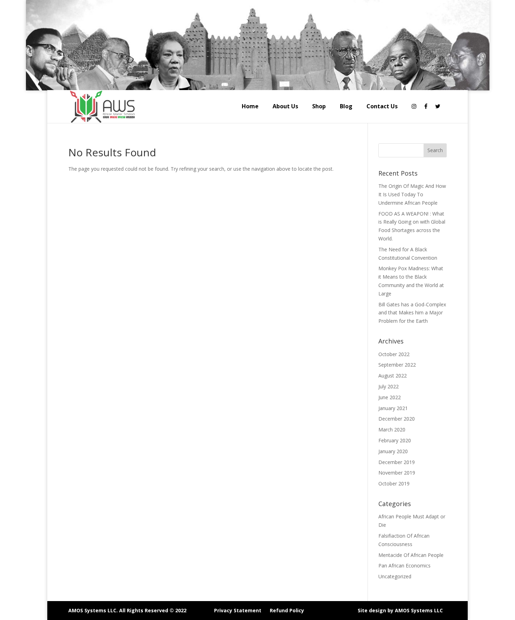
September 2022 (397, 364)
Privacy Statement (237, 610)
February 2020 (394, 440)
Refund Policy (287, 610)
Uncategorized (394, 576)
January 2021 (393, 408)
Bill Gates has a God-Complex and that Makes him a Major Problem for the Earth (412, 313)
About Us (285, 106)
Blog (346, 106)
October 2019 (394, 483)
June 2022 (389, 397)
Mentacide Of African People (411, 555)
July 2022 (388, 386)
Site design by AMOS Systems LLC (400, 610)
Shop (319, 106)
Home (250, 106)
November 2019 (396, 472)
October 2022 (394, 354)
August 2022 (392, 375)
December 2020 (396, 418)
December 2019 (396, 462)
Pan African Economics (404, 565)
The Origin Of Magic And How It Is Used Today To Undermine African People (412, 194)
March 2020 (391, 429)
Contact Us (382, 106)
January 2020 (393, 451)
